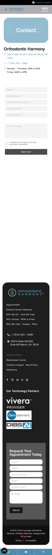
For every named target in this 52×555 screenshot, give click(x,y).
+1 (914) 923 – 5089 (17, 63)
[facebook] (5, 81)
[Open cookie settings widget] (4, 551)
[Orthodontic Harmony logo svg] (14, 8)
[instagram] (11, 81)
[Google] (29, 81)
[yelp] (23, 81)
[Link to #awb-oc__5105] (45, 9)
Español (39, 2)
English (47, 2)
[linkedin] (17, 81)
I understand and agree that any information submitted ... (22, 143)
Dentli (28, 536)
